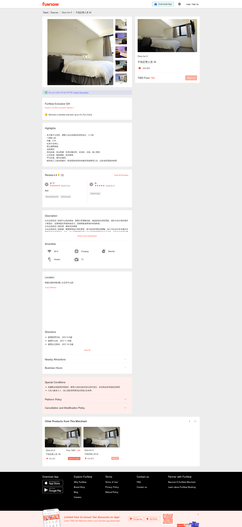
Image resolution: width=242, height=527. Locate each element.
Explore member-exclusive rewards (59, 107)
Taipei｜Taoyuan (50, 12)
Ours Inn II (67, 12)
